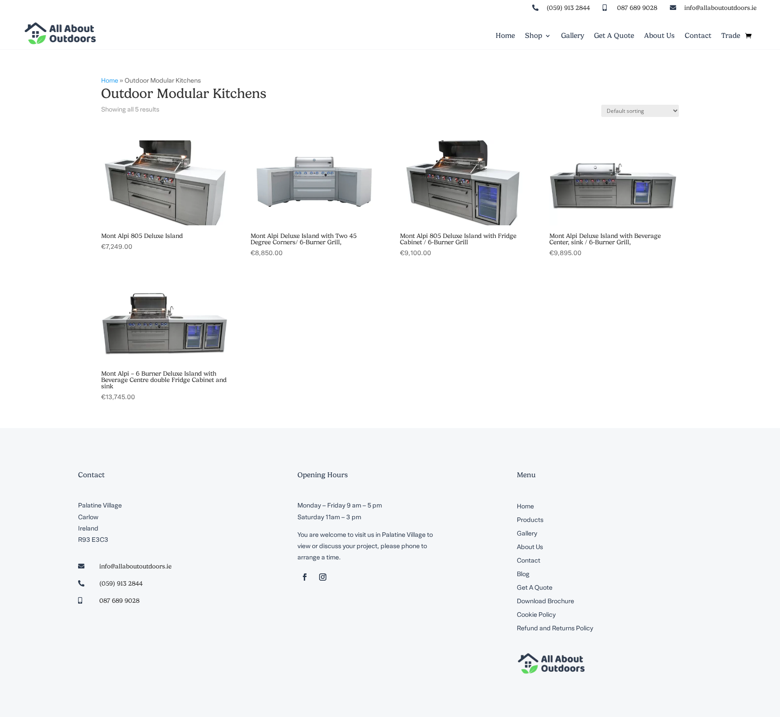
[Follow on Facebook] (304, 577)
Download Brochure (545, 602)
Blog (523, 575)
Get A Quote (614, 36)
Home (505, 36)
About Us (659, 36)
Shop (533, 36)
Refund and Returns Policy (555, 629)
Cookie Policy (536, 615)
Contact (698, 36)
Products (530, 520)
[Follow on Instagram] (323, 577)
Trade (730, 36)
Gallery (572, 36)
